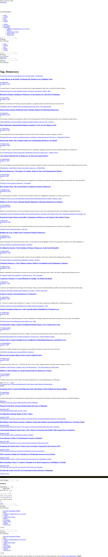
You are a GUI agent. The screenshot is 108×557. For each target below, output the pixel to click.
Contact (5, 24)
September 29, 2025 (5, 206)
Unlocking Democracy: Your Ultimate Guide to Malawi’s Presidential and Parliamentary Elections (34, 263)
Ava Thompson (6, 205)
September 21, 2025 (5, 252)
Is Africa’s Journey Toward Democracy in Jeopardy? (18, 294)
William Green (5, 189)
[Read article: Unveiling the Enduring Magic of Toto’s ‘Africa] (54, 410)
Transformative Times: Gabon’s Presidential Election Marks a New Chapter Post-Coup (30, 325)
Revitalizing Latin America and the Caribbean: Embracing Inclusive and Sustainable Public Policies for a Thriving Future (42, 422)
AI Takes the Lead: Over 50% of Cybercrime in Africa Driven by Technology (26, 470)
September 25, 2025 (5, 237)
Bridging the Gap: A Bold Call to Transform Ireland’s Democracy (22, 232)
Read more (3, 401)
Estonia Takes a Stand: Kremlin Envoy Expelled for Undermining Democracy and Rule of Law (33, 340)
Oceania (5, 21)
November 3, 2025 (5, 99)
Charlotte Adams (6, 328)
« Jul (1, 503)
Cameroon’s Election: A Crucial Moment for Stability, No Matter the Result (26, 278)
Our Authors (6, 25)
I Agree (79, 556)
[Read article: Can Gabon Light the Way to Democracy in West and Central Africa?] (54, 152)
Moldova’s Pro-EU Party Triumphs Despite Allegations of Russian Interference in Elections (31, 202)
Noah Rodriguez (6, 343)
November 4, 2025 (5, 114)
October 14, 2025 (4, 160)
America (5, 17)
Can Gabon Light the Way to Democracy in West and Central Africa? (24, 156)
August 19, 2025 (4, 344)
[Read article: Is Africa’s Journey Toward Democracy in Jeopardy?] (54, 290)
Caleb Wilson (5, 97)
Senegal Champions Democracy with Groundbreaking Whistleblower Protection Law (29, 309)
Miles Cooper (5, 143)
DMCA (9, 30)
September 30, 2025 (5, 191)
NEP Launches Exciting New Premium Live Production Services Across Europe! (27, 454)
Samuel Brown (6, 159)
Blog (4, 512)
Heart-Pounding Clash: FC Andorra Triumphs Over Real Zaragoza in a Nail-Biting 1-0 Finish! (33, 462)
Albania (2, 385)
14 (7, 496)
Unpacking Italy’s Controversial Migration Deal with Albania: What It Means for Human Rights (33, 389)
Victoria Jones (5, 174)
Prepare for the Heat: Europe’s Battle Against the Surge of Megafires (23, 406)
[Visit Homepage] (3, 2)
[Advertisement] (30, 7)
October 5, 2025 (4, 176)
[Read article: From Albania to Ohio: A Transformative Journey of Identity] (54, 435)
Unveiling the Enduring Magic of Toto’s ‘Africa (16, 414)
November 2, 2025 (5, 84)
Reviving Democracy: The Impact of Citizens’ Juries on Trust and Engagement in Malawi (31, 171)
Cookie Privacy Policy (13, 32)
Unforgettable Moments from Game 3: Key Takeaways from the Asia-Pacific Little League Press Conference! (37, 430)
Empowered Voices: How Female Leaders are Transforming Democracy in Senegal (28, 140)
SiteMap (5, 523)
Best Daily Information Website (11, 511)
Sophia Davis (5, 251)
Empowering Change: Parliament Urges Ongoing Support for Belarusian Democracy (29, 110)
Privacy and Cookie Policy (69, 556)
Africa (5, 15)
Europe (5, 20)
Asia (4, 18)
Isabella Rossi (5, 236)
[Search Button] (16, 38)
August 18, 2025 (4, 375)
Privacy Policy (11, 33)
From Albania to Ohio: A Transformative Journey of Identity (21, 438)
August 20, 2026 (4, 393)
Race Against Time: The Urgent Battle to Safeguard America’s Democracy (25, 186)
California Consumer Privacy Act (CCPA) (18, 29)
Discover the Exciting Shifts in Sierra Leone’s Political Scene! (21, 355)
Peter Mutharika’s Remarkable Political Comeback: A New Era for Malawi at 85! (28, 125)
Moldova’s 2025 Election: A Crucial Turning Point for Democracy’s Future (26, 371)
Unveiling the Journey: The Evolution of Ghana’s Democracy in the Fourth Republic (29, 248)
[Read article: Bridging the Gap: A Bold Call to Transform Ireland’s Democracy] (54, 229)
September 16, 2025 (5, 268)
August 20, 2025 (4, 329)
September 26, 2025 (5, 222)
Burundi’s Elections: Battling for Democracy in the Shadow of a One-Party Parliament (30, 94)
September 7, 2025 (5, 283)
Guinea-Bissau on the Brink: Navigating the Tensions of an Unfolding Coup (26, 79)
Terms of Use (10, 35)
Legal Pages (6, 27)
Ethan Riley (5, 82)
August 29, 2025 (4, 314)
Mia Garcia (5, 220)
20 (6, 497)
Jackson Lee (5, 113)
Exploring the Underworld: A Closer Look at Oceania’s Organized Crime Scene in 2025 (30, 446)
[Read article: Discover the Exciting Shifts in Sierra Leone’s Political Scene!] (54, 352)
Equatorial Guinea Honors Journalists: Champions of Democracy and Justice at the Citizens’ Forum (34, 217)
